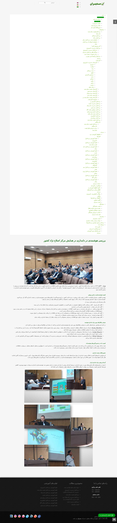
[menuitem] (103, 15)
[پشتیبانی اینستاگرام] (15, 516)
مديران (79, 518)
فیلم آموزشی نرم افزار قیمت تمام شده (47, 490)
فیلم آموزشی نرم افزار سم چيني (48, 505)
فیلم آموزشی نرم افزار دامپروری (48, 487)
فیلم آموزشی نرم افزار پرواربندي (48, 497)
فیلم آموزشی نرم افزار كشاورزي (48, 500)
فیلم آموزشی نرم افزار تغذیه (49, 495)
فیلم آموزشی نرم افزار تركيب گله (48, 503)
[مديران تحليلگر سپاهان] (98, 3)
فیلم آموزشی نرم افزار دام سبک (49, 492)
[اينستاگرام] (19, 516)
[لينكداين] (11, 516)
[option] (77, 2)
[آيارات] (23, 516)
